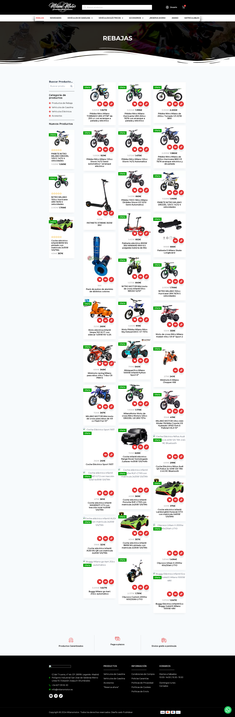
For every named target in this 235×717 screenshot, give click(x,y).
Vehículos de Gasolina (78, 18)
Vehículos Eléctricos (110, 18)
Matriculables (191, 18)
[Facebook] (51, 696)
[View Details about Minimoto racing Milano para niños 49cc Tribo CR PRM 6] (111, 363)
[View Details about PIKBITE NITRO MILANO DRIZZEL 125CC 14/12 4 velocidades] (181, 192)
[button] (228, 710)
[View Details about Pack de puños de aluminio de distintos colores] (111, 279)
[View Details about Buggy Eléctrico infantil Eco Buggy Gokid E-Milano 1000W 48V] (181, 594)
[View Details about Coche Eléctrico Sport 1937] (111, 454)
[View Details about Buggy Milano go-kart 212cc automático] (111, 581)
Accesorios (135, 18)
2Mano (175, 18)
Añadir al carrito (99, 279)
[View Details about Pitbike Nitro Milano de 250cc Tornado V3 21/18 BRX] (181, 103)
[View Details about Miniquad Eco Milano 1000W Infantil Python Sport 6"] (146, 360)
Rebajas (40, 18)
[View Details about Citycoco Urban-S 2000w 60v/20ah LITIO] (181, 553)
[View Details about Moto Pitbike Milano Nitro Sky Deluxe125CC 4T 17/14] (146, 319)
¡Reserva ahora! (157, 18)
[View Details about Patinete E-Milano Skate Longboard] (181, 240)
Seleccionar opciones (99, 103)
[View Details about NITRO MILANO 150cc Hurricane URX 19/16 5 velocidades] (181, 281)
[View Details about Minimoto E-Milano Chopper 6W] (181, 370)
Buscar (72, 86)
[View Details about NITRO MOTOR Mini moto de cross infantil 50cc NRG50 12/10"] (146, 276)
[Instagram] (56, 696)
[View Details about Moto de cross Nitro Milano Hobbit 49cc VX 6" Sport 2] (181, 324)
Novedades (55, 18)
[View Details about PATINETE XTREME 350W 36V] (111, 213)
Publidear (128, 712)
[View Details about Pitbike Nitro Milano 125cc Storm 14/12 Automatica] (146, 149)
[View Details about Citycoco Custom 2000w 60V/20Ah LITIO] (146, 587)
